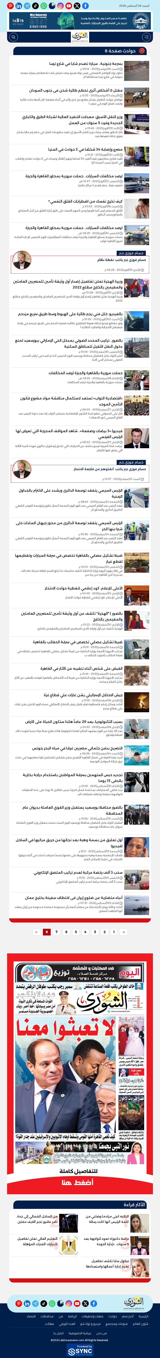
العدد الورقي (67, 1324)
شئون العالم (140, 1324)
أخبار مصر (128, 1316)
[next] (36, 932)
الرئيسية (143, 1316)
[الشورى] (80, 37)
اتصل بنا (58, 1333)
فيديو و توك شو (90, 1324)
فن (61, 1316)
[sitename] (134, 1303)
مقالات (49, 1324)
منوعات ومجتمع (117, 1324)
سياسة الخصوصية (80, 1333)
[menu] (146, 37)
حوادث (112, 1316)
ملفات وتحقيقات (92, 1316)
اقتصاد (31, 1316)
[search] (13, 37)
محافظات (47, 1316)
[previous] (123, 932)
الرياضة (72, 1316)
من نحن (101, 1333)
